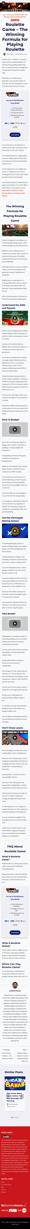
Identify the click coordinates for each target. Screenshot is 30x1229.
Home (4, 14)
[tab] (11, 1117)
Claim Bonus (15, 135)
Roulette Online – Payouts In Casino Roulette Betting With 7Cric (22, 1055)
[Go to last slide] (7, 1096)
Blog (2, 1187)
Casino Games (10, 14)
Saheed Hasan (15, 991)
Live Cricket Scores (6, 1184)
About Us (3, 1189)
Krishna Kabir (14, 1104)
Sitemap (3, 1192)
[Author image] (8, 1104)
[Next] (22, 1096)
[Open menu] (27, 3)
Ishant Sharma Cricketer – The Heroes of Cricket (7, 1054)
